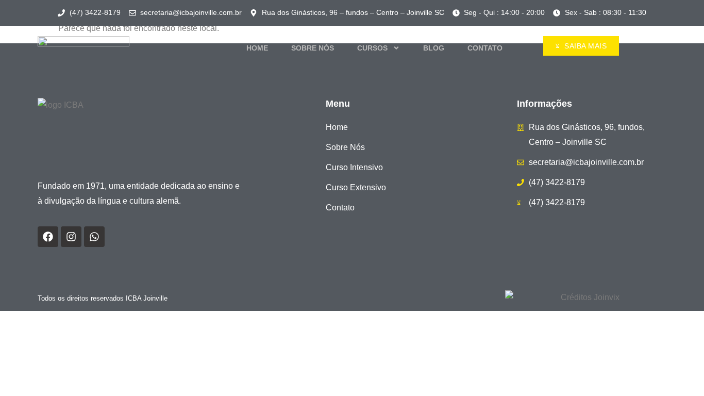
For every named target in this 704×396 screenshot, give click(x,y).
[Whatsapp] (94, 236)
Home (257, 48)
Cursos (372, 48)
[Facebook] (48, 236)
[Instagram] (71, 236)
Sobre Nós (312, 48)
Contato (484, 48)
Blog (433, 48)
